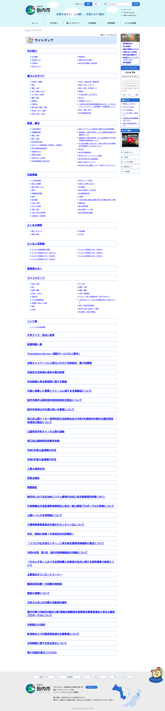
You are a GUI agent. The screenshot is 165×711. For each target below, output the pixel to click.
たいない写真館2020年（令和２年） (44, 253)
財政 (33, 196)
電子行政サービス (38, 187)
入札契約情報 (36, 180)
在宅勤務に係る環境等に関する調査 (47, 381)
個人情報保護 (83, 206)
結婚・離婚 (35, 290)
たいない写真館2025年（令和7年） (91, 256)
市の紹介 (54, 23)
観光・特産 (35, 139)
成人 (33, 287)
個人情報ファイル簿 (86, 209)
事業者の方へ (34, 268)
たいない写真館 (36, 243)
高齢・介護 (83, 287)
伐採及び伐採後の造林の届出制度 (45, 372)
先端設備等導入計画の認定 (41, 161)
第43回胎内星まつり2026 (42, 652)
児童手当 (35, 297)
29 (137, 88)
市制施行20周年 (36, 624)
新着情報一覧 (34, 344)
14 (135, 84)
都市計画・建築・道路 (39, 107)
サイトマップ (127, 10)
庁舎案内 (35, 63)
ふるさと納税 (36, 206)
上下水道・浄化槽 (38, 94)
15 (137, 84)
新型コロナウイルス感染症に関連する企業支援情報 (96, 129)
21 (135, 86)
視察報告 (32, 487)
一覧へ (137, 95)
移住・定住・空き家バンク (88, 88)
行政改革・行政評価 (38, 216)
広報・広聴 (35, 203)
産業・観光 (33, 123)
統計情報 (35, 200)
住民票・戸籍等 (37, 82)
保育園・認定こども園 (39, 303)
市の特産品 (127, 46)
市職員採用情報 (37, 193)
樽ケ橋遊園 (127, 62)
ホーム (35, 23)
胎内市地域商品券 (85, 152)
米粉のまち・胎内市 (38, 158)
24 (125, 88)
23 (123, 88)
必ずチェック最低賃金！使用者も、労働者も (47, 145)
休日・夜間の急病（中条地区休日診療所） (50, 533)
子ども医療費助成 (38, 300)
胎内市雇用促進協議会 (39, 148)
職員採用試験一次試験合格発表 (44, 584)
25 (128, 88)
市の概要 (35, 57)
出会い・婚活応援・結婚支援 (89, 82)
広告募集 (82, 187)
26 (130, 88)
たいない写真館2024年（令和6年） (91, 253)
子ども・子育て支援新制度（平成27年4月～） (95, 297)
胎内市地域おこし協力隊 (87, 190)
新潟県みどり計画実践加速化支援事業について (53, 634)
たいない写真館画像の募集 (41, 249)
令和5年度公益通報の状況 (41, 450)
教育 (33, 306)
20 (132, 86)
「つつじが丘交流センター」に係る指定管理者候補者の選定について (65, 543)
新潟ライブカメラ (129, 104)
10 (125, 84)
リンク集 (32, 321)
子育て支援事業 (84, 293)
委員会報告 (33, 478)
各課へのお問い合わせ (130, 15)
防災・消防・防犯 (85, 110)
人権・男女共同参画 (38, 213)
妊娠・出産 (35, 284)
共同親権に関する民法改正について (47, 643)
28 (135, 88)
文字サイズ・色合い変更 (41, 335)
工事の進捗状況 (36, 468)
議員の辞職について (38, 593)
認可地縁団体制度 (85, 113)
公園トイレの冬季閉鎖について (44, 515)
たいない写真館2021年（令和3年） (44, 256)
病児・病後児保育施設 (86, 305)
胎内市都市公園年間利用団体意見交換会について (54, 400)
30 (123, 91)
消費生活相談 (36, 155)
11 (128, 84)
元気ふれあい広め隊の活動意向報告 (47, 602)
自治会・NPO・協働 (38, 110)
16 (123, 86)
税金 (33, 85)
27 (132, 88)
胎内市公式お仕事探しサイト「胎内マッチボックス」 (97, 165)
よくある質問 (130, 23)
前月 (124, 95)
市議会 (81, 196)
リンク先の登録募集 (38, 327)
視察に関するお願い (86, 60)
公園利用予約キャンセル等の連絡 (45, 431)
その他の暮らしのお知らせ (88, 94)
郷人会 (81, 98)
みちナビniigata (128, 107)
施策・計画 (35, 209)
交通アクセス (36, 66)
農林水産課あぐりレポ (130, 49)
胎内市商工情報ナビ (130, 55)
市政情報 (92, 23)
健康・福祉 (35, 98)
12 (130, 84)
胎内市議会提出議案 (86, 213)
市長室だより (36, 60)
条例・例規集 (36, 184)
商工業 (81, 149)
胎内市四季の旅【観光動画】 (89, 159)
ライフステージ (36, 278)
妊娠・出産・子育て (38, 114)
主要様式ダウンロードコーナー (44, 574)
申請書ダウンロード (86, 101)
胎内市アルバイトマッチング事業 (90, 156)
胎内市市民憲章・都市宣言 (88, 63)
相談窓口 (35, 101)
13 (132, 84)
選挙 (33, 190)
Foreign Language (129, 12)
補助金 (81, 91)
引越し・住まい (37, 293)
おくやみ (82, 284)
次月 (129, 95)
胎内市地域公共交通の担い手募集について (50, 409)
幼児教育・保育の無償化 (87, 312)
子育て (34, 309)
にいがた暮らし (128, 110)
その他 (81, 234)
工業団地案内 (36, 129)
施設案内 (82, 57)
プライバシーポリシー (121, 677)
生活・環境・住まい (38, 91)
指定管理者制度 (84, 193)
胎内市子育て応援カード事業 (89, 309)
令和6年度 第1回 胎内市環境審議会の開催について (57, 552)
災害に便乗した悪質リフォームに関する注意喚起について (59, 390)
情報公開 (82, 203)
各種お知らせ (36, 151)
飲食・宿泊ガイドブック (87, 162)
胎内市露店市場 (37, 142)
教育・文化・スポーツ (86, 85)
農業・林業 (35, 135)
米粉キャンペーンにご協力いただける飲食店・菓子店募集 (59, 363)
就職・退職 (83, 290)
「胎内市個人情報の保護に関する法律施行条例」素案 (97, 200)
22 (137, 86)
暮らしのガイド (73, 23)
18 (128, 86)
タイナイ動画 (126, 130)
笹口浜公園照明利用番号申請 (43, 440)
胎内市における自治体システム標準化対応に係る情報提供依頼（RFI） (66, 496)
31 (125, 91)
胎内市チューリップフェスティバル (130, 58)
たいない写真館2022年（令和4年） (44, 259)
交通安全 (35, 104)
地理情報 (111, 23)
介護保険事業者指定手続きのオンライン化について (55, 524)
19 (130, 86)
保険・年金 (35, 88)
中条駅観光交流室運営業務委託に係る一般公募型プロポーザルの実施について (70, 506)
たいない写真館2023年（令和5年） (91, 249)
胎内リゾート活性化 (86, 180)
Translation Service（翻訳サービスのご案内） (54, 353)
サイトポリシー (95, 677)
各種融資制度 (36, 132)
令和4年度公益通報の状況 (41, 459)
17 (125, 86)
